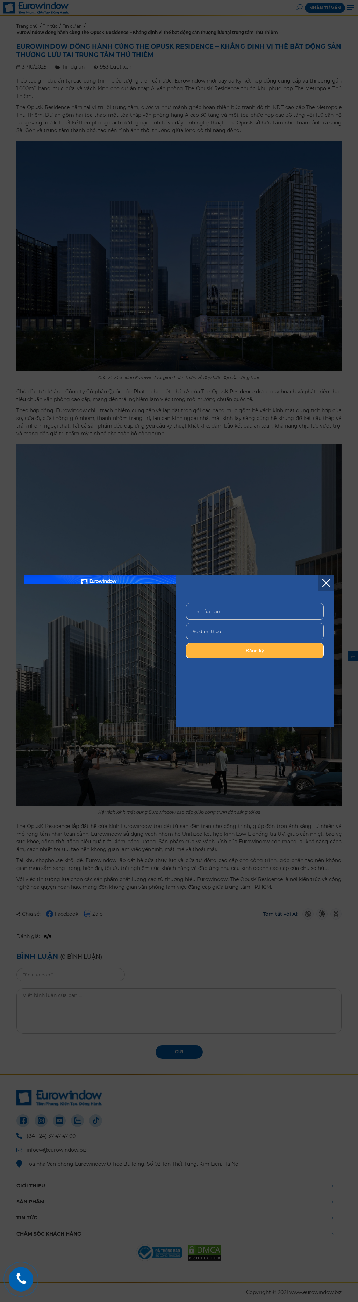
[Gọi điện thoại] (21, 1279)
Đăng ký (255, 650)
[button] (326, 583)
